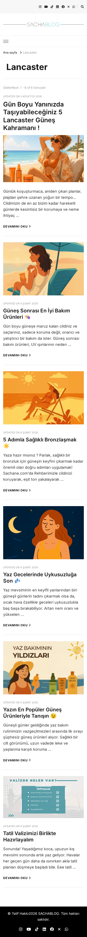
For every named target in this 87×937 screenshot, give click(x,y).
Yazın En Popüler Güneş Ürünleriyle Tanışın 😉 (32, 713)
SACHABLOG (48, 914)
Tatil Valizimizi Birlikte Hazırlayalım (29, 836)
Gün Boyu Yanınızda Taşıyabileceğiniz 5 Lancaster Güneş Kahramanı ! (33, 116)
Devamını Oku (15, 226)
